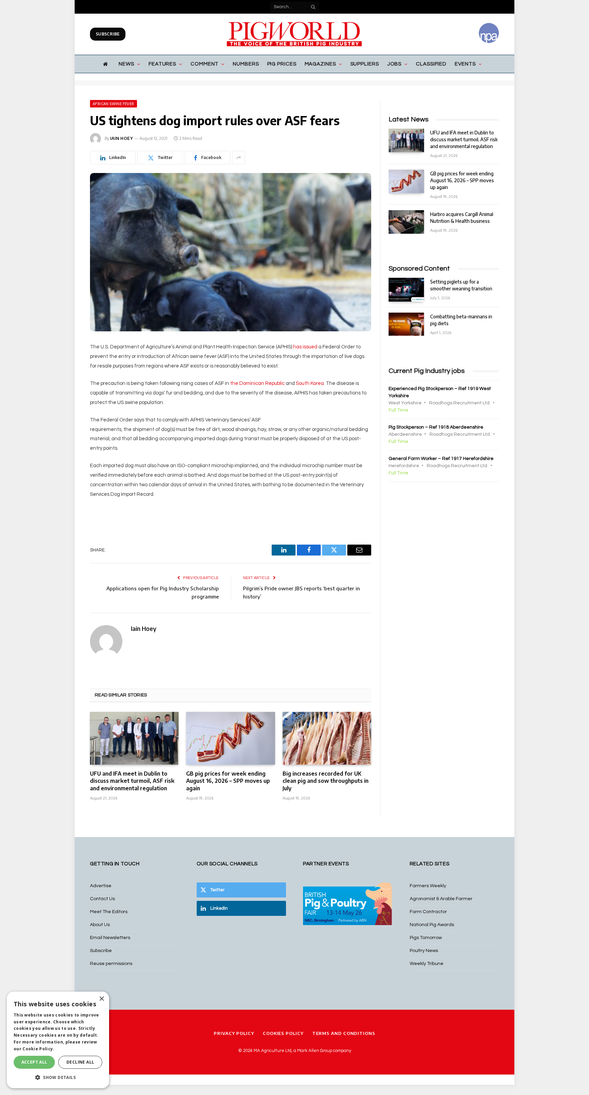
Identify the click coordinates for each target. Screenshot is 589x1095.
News (126, 64)
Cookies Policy (283, 1033)
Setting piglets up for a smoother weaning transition (461, 285)
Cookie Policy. (38, 1049)
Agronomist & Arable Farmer (441, 898)
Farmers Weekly (428, 885)
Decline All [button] (80, 1062)
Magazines (320, 64)
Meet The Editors (108, 911)
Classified (431, 64)
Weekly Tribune (426, 963)
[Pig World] (294, 34)
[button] (58, 1077)
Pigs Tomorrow (426, 937)
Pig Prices (282, 64)
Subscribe (108, 34)
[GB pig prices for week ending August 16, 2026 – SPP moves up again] (230, 738)
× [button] (101, 999)
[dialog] (58, 1040)
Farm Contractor (428, 911)
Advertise (100, 885)
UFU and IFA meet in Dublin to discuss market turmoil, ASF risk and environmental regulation (132, 781)
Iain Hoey (121, 138)
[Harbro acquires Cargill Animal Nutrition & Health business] (406, 222)
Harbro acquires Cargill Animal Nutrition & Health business (461, 217)
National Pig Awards (432, 924)
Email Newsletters (110, 937)
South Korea (310, 383)
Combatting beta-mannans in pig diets (461, 320)
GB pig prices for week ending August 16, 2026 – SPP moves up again (228, 781)
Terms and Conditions (343, 1033)
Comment (204, 64)
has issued (305, 346)
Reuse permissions (111, 963)
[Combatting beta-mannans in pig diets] (406, 324)
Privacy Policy (234, 1033)
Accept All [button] (34, 1062)
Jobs (394, 64)
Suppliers (364, 64)
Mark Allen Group (314, 1050)
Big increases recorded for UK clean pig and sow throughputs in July (325, 781)
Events (465, 64)
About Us (100, 924)
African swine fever (113, 104)
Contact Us (102, 898)
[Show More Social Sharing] (238, 157)
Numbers (246, 64)
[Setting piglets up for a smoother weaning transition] (406, 289)
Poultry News (424, 950)
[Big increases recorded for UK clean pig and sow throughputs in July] (327, 738)
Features (162, 64)
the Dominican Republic (257, 383)
